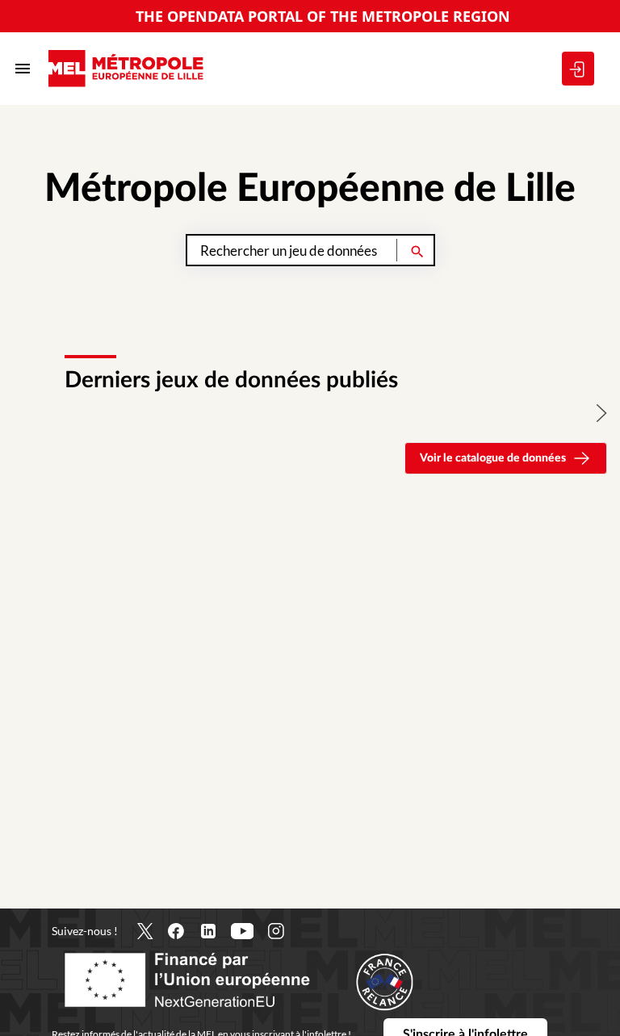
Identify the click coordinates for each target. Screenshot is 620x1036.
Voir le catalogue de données (493, 458)
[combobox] (310, 250)
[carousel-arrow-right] (602, 413)
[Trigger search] (417, 250)
